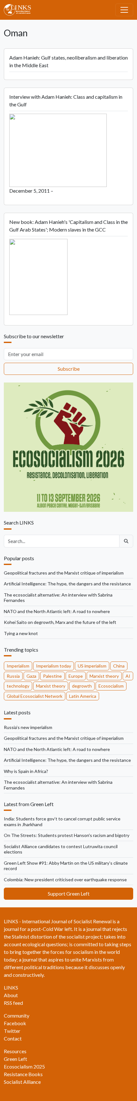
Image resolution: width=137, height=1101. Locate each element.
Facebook (15, 1023)
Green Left (15, 1059)
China (119, 665)
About (11, 995)
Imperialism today (53, 665)
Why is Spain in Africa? (26, 771)
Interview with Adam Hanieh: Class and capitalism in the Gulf (65, 100)
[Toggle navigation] (124, 10)
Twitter (12, 1031)
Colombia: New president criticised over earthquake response (65, 879)
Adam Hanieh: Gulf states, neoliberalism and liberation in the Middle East (68, 61)
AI (128, 676)
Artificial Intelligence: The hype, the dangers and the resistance (67, 583)
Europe (75, 676)
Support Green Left (69, 893)
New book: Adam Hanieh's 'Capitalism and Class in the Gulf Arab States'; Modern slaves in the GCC (68, 225)
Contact (13, 1038)
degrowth (82, 686)
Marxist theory (104, 676)
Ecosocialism (111, 686)
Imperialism (18, 665)
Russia (13, 676)
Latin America (82, 696)
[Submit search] (126, 541)
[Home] (20, 10)
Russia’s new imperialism (28, 727)
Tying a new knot (21, 633)
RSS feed (13, 1003)
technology (18, 686)
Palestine (52, 676)
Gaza (31, 676)
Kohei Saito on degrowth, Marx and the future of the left (60, 622)
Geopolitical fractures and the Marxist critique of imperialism (64, 573)
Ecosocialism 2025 (24, 1066)
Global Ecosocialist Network (34, 696)
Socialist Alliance (22, 1082)
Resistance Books (23, 1074)
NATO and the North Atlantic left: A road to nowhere (57, 611)
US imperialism (92, 665)
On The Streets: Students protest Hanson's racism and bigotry (66, 835)
